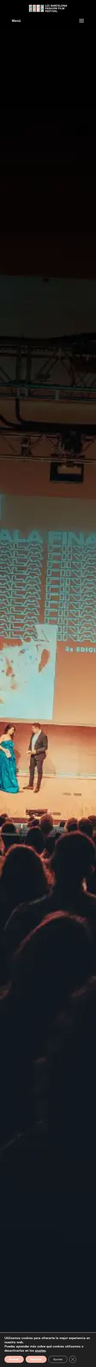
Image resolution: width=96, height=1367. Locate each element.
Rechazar (36, 1359)
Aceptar (14, 1359)
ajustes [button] (40, 1350)
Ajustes (58, 1359)
